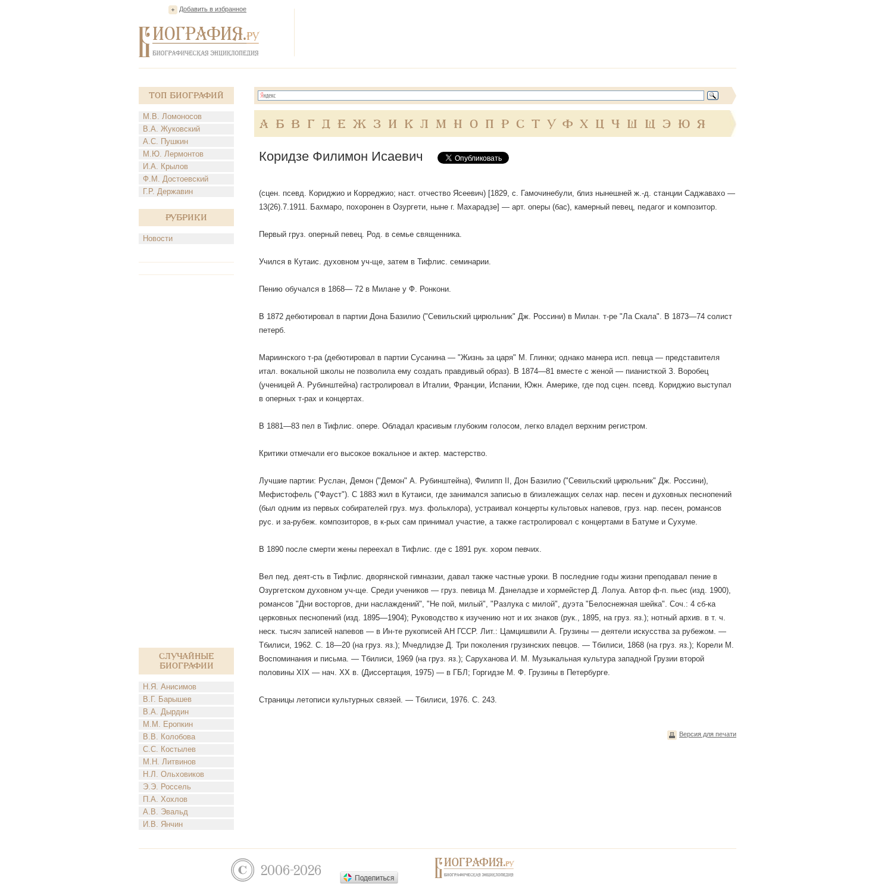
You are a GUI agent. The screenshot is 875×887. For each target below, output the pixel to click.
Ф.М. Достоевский (175, 178)
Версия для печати (707, 734)
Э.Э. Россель (167, 786)
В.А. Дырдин (166, 711)
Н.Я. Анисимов (169, 686)
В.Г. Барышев (167, 699)
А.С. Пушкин (165, 141)
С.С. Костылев (169, 749)
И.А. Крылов (165, 166)
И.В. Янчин (163, 824)
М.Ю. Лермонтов (173, 153)
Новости (158, 238)
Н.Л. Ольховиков (173, 774)
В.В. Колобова (169, 736)
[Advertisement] (519, 32)
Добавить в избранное (212, 9)
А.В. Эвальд (165, 811)
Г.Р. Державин (168, 191)
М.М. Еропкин (168, 724)
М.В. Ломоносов (172, 116)
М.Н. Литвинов (169, 761)
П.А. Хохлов (165, 799)
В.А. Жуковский (171, 128)
